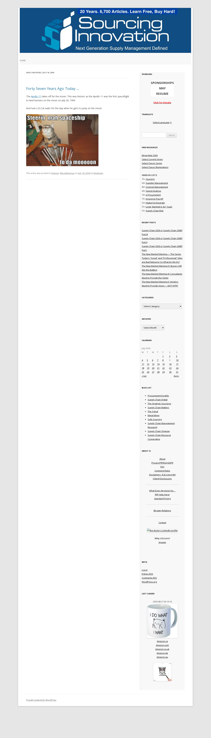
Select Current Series (152, 159)
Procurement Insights (158, 395)
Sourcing (150, 179)
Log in (145, 569)
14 (158, 364)
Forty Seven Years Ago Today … (52, 88)
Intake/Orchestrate (155, 202)
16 (170, 364)
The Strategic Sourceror (159, 403)
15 (163, 364)
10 (177, 360)
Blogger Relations (162, 510)
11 (143, 364)
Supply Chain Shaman (159, 431)
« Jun (144, 375)
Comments (149, 577)
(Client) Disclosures (162, 478)
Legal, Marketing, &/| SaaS (159, 206)
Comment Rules (162, 470)
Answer (162, 542)
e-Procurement (153, 194)
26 (148, 371)
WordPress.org (149, 581)
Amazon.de (162, 653)
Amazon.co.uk (162, 649)
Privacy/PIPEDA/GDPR (162, 462)
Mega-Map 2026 (150, 155)
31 (177, 371)
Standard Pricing (162, 498)
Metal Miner (154, 415)
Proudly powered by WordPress (41, 700)
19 (148, 368)
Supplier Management (157, 183)
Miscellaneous (67, 173)
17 (177, 364)
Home (23, 60)
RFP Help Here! (162, 494)
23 (170, 368)
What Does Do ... (162, 490)
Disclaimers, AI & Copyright (162, 474)
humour (55, 173)
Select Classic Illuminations (155, 167)
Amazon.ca (162, 641)
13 (153, 364)
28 (158, 371)
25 (143, 371)
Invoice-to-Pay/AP (154, 198)
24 (177, 368)
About (162, 458)
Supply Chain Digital (157, 399)
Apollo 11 (36, 96)
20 (153, 368)
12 (148, 364)
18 (143, 368)
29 (163, 371)
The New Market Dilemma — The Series (161, 254)
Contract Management (157, 186)
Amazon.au (162, 657)
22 (163, 368)
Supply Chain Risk (155, 210)
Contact (162, 522)
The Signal (153, 411)
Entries (147, 573)
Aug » (176, 375)
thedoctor (98, 173)
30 (170, 371)
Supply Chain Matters (158, 407)
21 (158, 368)
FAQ (162, 466)
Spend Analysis (153, 190)
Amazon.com (162, 645)
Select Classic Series (152, 163)
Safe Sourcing (155, 419)
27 (153, 371)
